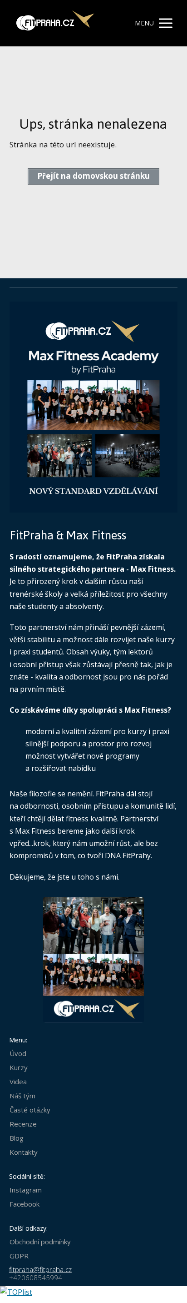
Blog (17, 1137)
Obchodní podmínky (40, 1241)
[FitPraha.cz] (54, 23)
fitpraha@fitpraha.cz (40, 1269)
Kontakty (24, 1152)
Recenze (23, 1123)
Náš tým (22, 1095)
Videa (18, 1081)
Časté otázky (30, 1109)
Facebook (24, 1203)
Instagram (26, 1189)
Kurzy (19, 1067)
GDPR (19, 1255)
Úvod (18, 1053)
